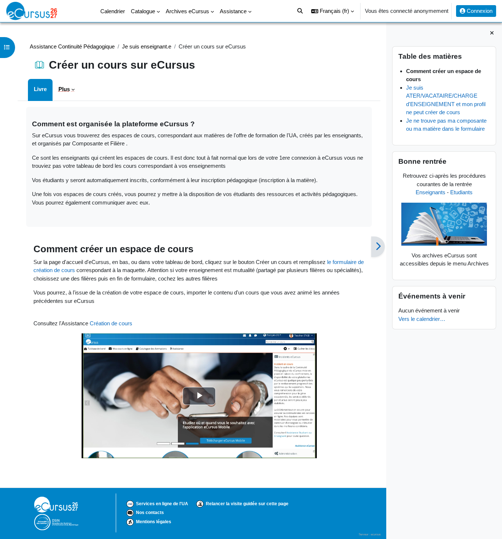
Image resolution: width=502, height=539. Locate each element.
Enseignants (430, 192)
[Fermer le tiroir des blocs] (492, 33)
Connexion (478, 11)
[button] (332, 11)
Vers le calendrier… (421, 319)
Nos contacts (150, 512)
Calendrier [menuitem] (112, 11)
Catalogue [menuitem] (143, 11)
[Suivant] (378, 246)
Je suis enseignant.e (146, 46)
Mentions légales (153, 521)
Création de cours (111, 323)
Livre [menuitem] (40, 89)
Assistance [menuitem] (233, 11)
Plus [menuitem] (64, 89)
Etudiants (461, 192)
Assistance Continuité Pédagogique (72, 46)
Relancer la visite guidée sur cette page (247, 503)
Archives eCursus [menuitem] (187, 11)
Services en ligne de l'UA (162, 503)
